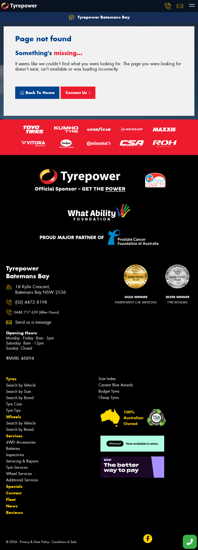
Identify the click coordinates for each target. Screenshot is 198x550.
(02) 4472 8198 (31, 302)
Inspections (15, 454)
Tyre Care (14, 404)
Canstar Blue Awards (116, 385)
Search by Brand (20, 397)
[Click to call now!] (168, 6)
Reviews (14, 512)
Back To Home (39, 92)
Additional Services (22, 480)
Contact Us (76, 92)
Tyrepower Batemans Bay (103, 17)
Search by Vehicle (21, 385)
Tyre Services (17, 467)
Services (14, 436)
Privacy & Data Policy (34, 542)
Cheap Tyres (109, 397)
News (12, 506)
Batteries (13, 448)
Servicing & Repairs (22, 461)
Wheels (13, 416)
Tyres (11, 378)
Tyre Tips (13, 410)
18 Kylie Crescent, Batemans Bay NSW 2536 (40, 289)
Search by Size (18, 391)
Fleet (11, 499)
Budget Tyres (109, 391)
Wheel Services (19, 473)
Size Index (107, 378)
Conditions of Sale (64, 542)
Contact (13, 493)
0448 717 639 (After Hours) (36, 312)
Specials (14, 486)
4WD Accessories (20, 442)
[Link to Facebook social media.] (147, 538)
